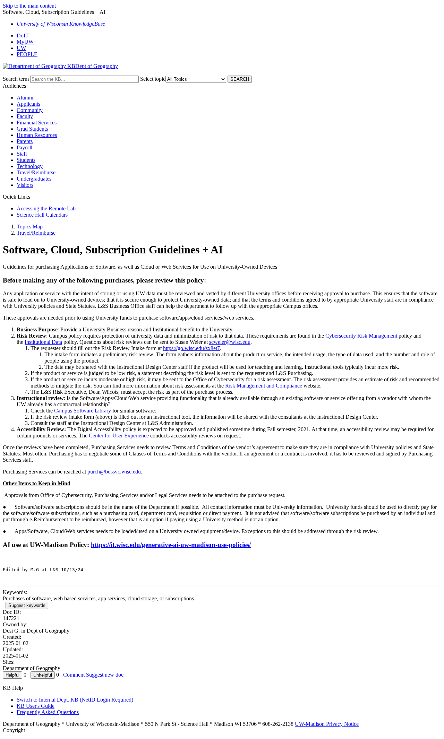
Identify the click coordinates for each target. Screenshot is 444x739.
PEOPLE (27, 54)
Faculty (25, 116)
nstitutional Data (44, 342)
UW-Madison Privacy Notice (327, 724)
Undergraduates (34, 179)
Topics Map (30, 226)
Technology (30, 166)
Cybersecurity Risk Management (361, 336)
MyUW (25, 42)
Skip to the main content (29, 6)
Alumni (25, 98)
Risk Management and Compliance (263, 386)
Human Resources (37, 135)
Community (30, 110)
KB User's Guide (35, 706)
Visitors (25, 185)
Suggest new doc (104, 675)
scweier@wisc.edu (229, 342)
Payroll (24, 147)
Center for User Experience (119, 435)
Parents (25, 141)
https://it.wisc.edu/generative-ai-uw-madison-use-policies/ (171, 544)
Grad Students (32, 129)
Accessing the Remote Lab (46, 208)
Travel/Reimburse (36, 172)
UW (21, 48)
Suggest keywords (26, 605)
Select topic (152, 79)
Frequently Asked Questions (48, 712)
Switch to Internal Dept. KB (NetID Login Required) (75, 700)
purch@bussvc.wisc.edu (114, 472)
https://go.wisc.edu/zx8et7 (191, 348)
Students (26, 160)
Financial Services (37, 122)
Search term (16, 79)
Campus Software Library (82, 411)
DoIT (23, 35)
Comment (74, 675)
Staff (22, 154)
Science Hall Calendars (42, 215)
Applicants (28, 104)
